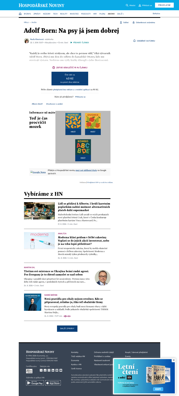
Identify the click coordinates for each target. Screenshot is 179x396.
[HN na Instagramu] (49, 370)
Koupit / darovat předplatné (136, 352)
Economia (75, 360)
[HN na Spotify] (57, 370)
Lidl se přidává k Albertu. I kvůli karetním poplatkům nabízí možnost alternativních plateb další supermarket (84, 207)
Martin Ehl (29, 267)
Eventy (128, 356)
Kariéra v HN (76, 365)
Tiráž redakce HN (78, 356)
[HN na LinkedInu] (53, 370)
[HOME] (20, 14)
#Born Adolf (37, 104)
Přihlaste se (80, 97)
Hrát (73, 132)
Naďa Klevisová (37, 39)
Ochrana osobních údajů (104, 352)
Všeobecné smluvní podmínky (106, 365)
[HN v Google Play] (35, 382)
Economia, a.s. (42, 356)
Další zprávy (67, 328)
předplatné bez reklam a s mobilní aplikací (71, 89)
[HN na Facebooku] (45, 370)
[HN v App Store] (53, 382)
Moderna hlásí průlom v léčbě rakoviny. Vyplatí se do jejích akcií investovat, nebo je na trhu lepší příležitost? (83, 240)
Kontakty (74, 352)
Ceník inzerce (76, 369)
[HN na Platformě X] (41, 370)
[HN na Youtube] (60, 370)
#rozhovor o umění (54, 104)
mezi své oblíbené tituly (86, 170)
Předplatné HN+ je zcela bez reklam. (100, 182)
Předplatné (164, 5)
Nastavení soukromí (102, 360)
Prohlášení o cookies (102, 356)
